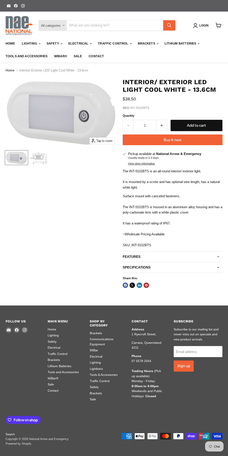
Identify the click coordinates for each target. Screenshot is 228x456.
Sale (78, 56)
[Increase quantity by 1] (161, 125)
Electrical (79, 43)
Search (10, 434)
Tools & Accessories (104, 375)
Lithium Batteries (181, 43)
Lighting (30, 43)
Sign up (183, 366)
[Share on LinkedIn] (139, 285)
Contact (96, 56)
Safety (53, 43)
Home (10, 43)
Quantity (128, 115)
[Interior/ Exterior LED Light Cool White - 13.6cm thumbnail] (16, 158)
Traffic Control (113, 43)
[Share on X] (132, 285)
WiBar (94, 350)
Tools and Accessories (26, 56)
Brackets (147, 43)
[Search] (169, 25)
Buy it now (172, 140)
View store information (141, 163)
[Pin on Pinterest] (146, 285)
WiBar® (60, 56)
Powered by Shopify (18, 443)
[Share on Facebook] (125, 285)
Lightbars (96, 368)
